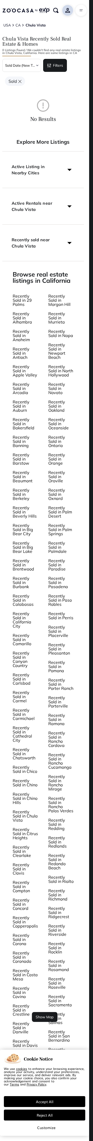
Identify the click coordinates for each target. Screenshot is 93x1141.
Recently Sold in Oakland (56, 406)
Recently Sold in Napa (60, 333)
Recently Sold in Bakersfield (23, 423)
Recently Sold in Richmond (57, 895)
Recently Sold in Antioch (21, 353)
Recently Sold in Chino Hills (25, 798)
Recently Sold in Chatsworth (24, 753)
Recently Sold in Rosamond (58, 965)
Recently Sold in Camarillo (22, 639)
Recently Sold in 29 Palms (22, 300)
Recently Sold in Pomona (56, 666)
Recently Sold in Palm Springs (60, 529)
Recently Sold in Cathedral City (22, 734)
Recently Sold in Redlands (57, 842)
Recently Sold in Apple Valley (25, 370)
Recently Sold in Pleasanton (59, 649)
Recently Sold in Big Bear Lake (23, 547)
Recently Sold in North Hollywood (60, 370)
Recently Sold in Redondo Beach (57, 861)
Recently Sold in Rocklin (56, 947)
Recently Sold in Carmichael (24, 714)
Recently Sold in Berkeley (21, 494)
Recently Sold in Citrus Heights (25, 833)
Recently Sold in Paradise (57, 565)
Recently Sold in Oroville (56, 476)
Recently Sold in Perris (60, 615)
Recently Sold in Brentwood (23, 565)
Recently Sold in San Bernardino (59, 1036)
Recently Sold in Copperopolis (25, 922)
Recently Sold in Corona (21, 939)
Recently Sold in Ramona (56, 719)
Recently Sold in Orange (56, 459)
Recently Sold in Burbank (21, 582)
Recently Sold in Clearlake (22, 851)
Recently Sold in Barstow (21, 459)
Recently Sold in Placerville (58, 631)
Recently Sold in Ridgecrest (58, 912)
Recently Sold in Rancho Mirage (56, 783)
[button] (43, 169)
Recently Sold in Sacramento (60, 1000)
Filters (58, 65)
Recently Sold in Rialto (61, 879)
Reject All (45, 1115)
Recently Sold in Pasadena (58, 582)
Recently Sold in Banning (21, 441)
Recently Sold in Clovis (21, 869)
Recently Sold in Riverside (57, 930)
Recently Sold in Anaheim (21, 335)
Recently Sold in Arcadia (21, 388)
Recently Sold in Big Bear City (23, 529)
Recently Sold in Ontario (56, 441)
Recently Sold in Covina (21, 992)
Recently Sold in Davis (25, 1043)
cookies (21, 1068)
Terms (14, 1084)
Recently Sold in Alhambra (22, 318)
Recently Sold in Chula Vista (25, 816)
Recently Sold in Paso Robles (60, 600)
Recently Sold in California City (22, 620)
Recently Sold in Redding (56, 824)
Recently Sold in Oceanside (58, 423)
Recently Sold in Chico (25, 769)
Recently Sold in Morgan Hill (59, 300)
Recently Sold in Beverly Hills (25, 512)
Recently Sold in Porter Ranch (60, 684)
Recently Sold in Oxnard (56, 494)
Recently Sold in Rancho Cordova (56, 739)
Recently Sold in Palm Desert (60, 512)
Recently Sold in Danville (21, 1027)
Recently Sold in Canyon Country (21, 659)
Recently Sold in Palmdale (57, 547)
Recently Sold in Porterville (58, 702)
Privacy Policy (36, 1084)
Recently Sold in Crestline (21, 1010)
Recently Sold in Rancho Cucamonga (60, 761)
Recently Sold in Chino (25, 782)
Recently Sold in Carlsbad (21, 679)
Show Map (44, 1017)
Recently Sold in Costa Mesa (25, 974)
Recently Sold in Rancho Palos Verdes (60, 804)
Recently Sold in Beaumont (23, 476)
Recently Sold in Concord (21, 904)
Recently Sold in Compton (21, 886)
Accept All (44, 1101)
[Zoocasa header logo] (26, 10)
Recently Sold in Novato (56, 388)
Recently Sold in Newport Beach (56, 351)
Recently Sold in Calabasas (23, 600)
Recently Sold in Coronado (22, 957)
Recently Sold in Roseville (57, 983)
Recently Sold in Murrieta (56, 318)
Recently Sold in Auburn (21, 406)
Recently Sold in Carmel (21, 696)
